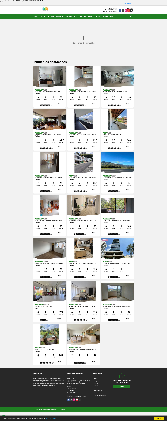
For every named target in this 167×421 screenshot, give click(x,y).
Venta (43, 16)
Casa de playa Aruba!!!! (43, 306)
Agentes (83, 16)
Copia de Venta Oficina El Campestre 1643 (117, 263)
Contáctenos (108, 16)
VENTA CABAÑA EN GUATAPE (44, 349)
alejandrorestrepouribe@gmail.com (76, 396)
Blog (76, 16)
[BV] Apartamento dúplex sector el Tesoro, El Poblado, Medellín (49, 135)
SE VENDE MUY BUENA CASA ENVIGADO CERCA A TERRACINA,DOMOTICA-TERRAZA (83, 178)
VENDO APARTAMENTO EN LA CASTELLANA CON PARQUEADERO (83, 220)
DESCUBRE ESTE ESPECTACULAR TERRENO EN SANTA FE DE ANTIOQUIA (117, 178)
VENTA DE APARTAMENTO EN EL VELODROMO (49, 220)
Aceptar (159, 418)
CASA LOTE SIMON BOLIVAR (112, 135)
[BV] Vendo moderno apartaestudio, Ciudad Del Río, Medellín (49, 263)
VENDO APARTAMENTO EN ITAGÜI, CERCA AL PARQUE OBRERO (49, 178)
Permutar (59, 16)
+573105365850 (112, 9)
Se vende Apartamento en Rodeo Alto (48, 92)
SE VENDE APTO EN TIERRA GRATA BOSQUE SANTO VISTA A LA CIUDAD (83, 135)
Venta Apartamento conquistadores (116, 220)
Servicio (69, 16)
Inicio (36, 16)
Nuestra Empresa (94, 16)
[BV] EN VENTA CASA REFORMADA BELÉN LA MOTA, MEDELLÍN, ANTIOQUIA (83, 263)
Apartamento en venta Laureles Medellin (83, 306)
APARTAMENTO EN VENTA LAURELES (115, 92)
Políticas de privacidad (100, 395)
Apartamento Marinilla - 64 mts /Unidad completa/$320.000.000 (117, 306)
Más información (50, 418)
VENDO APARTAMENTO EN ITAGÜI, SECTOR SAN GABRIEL (83, 92)
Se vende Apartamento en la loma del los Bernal (83, 349)
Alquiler (50, 16)
